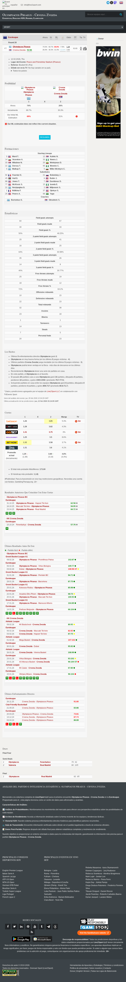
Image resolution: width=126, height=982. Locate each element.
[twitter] (14, 926)
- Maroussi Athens (35, 603)
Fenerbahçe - (28, 525)
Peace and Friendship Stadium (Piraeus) (44, 62)
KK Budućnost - (32, 624)
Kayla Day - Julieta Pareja (96, 882)
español (13, 5)
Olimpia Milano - (33, 674)
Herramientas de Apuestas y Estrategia (86, 965)
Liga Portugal (8, 894)
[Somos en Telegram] (108, 2)
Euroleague (13, 37)
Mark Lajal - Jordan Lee (95, 876)
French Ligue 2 (8, 897)
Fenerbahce (45, 762)
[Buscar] (120, 14)
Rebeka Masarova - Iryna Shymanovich (102, 868)
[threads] (55, 926)
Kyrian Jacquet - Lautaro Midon (99, 897)
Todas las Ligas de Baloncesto (103, 971)
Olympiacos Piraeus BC (17, 497)
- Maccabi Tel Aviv (35, 597)
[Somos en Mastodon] (115, 2)
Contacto (107, 968)
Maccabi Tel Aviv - (32, 506)
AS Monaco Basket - (34, 662)
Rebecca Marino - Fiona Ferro (98, 879)
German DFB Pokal (10, 885)
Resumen (44, 137)
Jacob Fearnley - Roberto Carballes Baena (103, 894)
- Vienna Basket (32, 652)
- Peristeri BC (33, 575)
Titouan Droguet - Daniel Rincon (99, 891)
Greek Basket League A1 (17, 557)
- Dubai (29, 646)
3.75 (51, 432)
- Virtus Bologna (35, 566)
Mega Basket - (32, 640)
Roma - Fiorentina (51, 874)
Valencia (12, 765)
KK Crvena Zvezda (15, 518)
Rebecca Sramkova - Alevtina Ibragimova (103, 874)
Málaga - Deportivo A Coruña (56, 882)
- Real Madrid (31, 509)
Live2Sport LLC (53, 391)
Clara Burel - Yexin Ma (53, 900)
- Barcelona (33, 581)
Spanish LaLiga (9, 876)
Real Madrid (45, 765)
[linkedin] (21, 926)
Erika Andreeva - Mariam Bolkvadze (59, 897)
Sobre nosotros (95, 968)
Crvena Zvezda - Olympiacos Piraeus (37, 702)
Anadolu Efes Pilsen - (37, 594)
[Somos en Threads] (111, 2)
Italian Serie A (8, 874)
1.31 (25, 432)
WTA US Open (8, 882)
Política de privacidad (79, 968)
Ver (79, 421)
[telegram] (48, 926)
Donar (72, 971)
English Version (83, 971)
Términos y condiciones (114, 965)
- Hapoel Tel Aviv (32, 503)
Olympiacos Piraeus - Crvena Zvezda (37, 714)
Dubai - (31, 569)
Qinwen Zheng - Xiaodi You (55, 885)
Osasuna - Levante (52, 879)
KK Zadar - (30, 668)
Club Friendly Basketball (16, 705)
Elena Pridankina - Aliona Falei (57, 888)
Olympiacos (14, 762)
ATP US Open (8, 879)
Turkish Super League (11, 891)
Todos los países (20, 71)
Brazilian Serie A (9, 888)
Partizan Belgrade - (36, 609)
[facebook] (8, 926)
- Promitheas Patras (36, 560)
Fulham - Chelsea (51, 876)
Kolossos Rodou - (35, 588)
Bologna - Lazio (50, 870)
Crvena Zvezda (60, 94)
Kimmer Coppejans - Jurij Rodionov (100, 871)
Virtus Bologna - (32, 659)
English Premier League (12, 870)
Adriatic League (13, 621)
